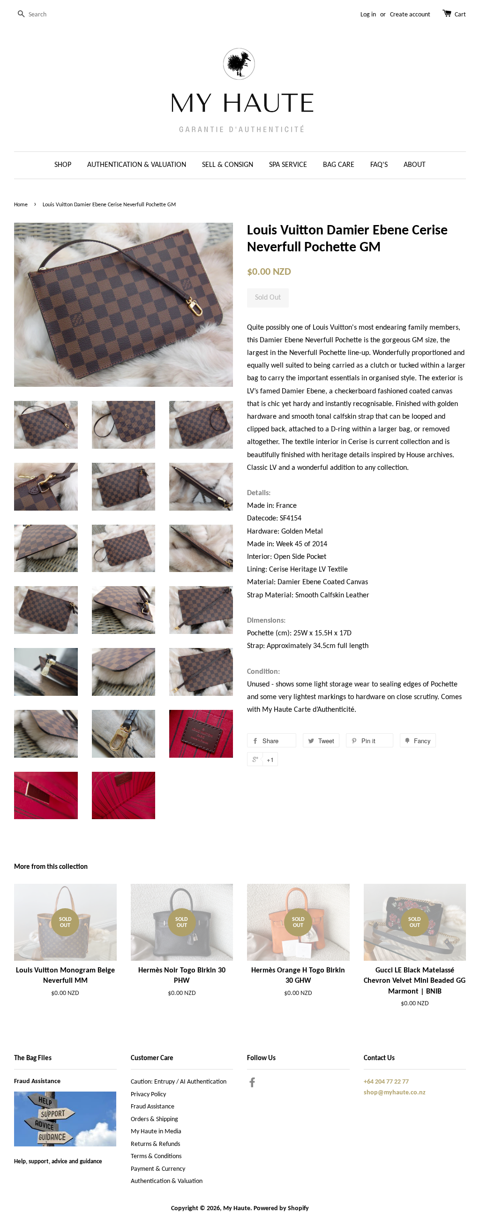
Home (21, 205)
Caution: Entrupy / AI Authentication (178, 1082)
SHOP (62, 165)
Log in (368, 14)
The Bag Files (33, 1058)
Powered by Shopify (281, 1208)
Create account (410, 14)
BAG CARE (338, 165)
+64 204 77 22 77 (386, 1082)
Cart (460, 14)
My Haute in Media (156, 1132)
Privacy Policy (148, 1095)
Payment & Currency (158, 1169)
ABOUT (415, 165)
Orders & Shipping (154, 1119)
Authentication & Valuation (166, 1181)
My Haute (236, 1208)
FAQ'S (379, 165)
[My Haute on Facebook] (252, 1085)
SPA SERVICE (288, 165)
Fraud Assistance (37, 1081)
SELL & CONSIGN (227, 165)
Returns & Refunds (155, 1144)
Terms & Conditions (156, 1156)
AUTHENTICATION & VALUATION (136, 165)
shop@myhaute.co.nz (395, 1093)
